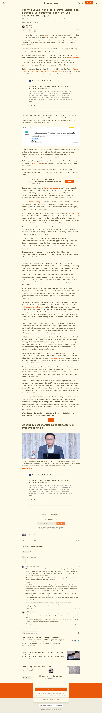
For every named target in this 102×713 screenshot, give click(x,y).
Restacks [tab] (32, 552)
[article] (51, 642)
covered (57, 51)
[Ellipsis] (79, 566)
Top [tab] (24, 633)
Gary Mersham (30, 566)
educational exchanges (33, 202)
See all (25, 677)
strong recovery (54, 358)
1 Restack (34, 534)
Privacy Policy (63, 695)
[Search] (78, 2)
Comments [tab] (26, 552)
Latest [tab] (28, 633)
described (25, 65)
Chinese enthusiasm (51, 188)
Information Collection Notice (51, 695)
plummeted (75, 213)
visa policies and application (45, 261)
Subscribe (89, 3)
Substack (43, 709)
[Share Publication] (82, 2)
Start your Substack (46, 705)
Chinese (72, 74)
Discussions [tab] (34, 633)
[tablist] (29, 551)
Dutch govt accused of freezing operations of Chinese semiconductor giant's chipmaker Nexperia (43, 639)
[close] (66, 669)
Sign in (97, 3)
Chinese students (35, 163)
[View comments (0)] (37, 662)
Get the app (59, 705)
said (47, 35)
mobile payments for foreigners (33, 307)
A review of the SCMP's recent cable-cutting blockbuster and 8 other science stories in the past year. (43, 657)
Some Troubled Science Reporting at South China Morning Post (43, 653)
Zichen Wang (29, 25)
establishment (74, 58)
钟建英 (27, 612)
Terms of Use (59, 693)
